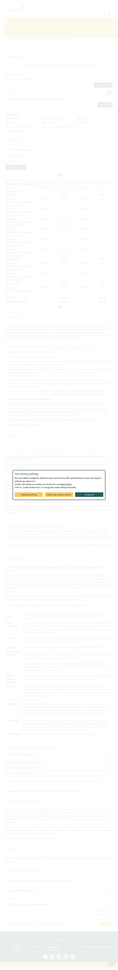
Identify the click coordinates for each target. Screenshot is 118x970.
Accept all (89, 494)
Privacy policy (65, 484)
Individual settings (29, 494)
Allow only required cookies (59, 494)
